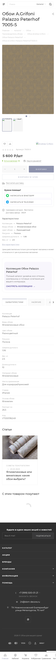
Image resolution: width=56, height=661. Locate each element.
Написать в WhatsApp (22, 196)
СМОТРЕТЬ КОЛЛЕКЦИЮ (20, 286)
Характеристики (14, 302)
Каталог (7, 548)
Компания (8, 569)
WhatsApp (28, 619)
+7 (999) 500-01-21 (28, 593)
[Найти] (50, 4)
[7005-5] (7, 125)
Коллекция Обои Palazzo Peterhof (22, 270)
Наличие (36, 302)
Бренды (6, 562)
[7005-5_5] (18, 125)
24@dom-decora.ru (30, 601)
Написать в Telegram (22, 202)
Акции (6, 555)
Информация (10, 576)
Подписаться (43, 536)
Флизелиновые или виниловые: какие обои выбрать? (19, 475)
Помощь (7, 583)
